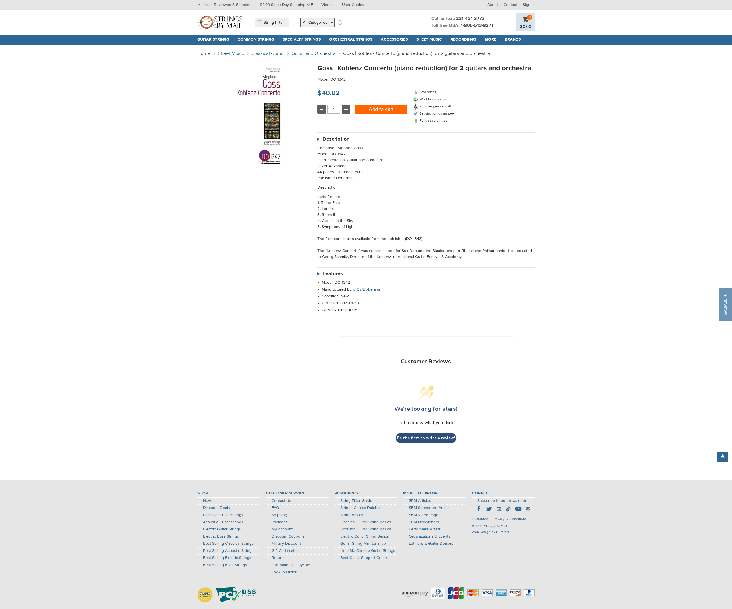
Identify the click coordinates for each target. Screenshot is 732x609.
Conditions (518, 519)
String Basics (351, 515)
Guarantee (480, 519)
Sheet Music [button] (431, 39)
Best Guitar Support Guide (363, 558)
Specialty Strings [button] (304, 39)
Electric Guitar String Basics (364, 536)
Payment (279, 522)
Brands (513, 39)
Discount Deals (216, 508)
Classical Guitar (267, 53)
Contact (510, 5)
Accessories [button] (396, 39)
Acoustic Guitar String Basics (365, 529)
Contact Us (281, 501)
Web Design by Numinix (490, 532)
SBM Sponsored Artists (429, 508)
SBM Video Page (423, 515)
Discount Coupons (288, 536)
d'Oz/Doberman (367, 289)
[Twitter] (489, 509)
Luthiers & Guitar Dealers (431, 544)
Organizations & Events (429, 536)
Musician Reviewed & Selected (224, 5)
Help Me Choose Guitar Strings (367, 551)
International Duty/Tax (291, 565)
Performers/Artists (425, 529)
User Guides (353, 5)
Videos (327, 5)
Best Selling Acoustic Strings (228, 551)
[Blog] (528, 509)
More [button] (492, 39)
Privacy (499, 519)
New (207, 501)
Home (203, 53)
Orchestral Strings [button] (353, 39)
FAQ (275, 508)
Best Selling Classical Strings (228, 544)
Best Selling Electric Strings (227, 558)
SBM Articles (420, 501)
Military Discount (286, 544)
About (492, 5)
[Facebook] (479, 509)
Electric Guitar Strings (222, 529)
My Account (282, 529)
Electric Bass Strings (221, 536)
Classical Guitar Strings (223, 515)
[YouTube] (518, 509)
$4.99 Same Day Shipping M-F (286, 5)
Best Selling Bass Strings (225, 565)
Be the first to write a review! (426, 438)
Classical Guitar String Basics (365, 522)
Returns (279, 558)
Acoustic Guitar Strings (223, 522)
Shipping (279, 515)
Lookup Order (284, 572)
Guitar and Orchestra (313, 53)
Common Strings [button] (258, 39)
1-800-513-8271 (477, 25)
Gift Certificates (285, 551)
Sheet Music (231, 53)
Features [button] (333, 273)
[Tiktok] (508, 509)
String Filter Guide (356, 501)
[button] (525, 26)
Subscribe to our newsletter (501, 501)
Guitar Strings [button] (215, 39)
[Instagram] (498, 509)
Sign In (529, 5)
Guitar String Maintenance (363, 544)
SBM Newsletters (424, 522)
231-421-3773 (470, 19)
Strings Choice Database (362, 508)
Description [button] (336, 139)
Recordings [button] (465, 39)
